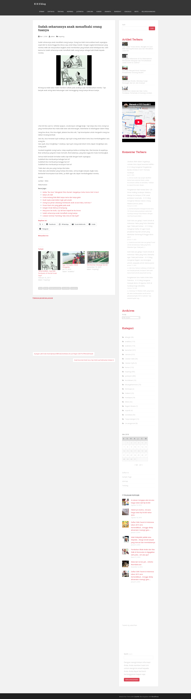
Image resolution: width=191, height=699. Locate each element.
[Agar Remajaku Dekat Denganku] (73, 257)
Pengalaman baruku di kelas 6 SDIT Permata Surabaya (139, 170)
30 (131, 459)
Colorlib (136, 697)
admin (53, 36)
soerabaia (128, 415)
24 (135, 455)
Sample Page (127, 477)
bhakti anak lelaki (55, 288)
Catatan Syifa (130, 363)
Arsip (124, 314)
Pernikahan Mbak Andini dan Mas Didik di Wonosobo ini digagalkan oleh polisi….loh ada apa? (143, 552)
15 (128, 451)
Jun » (141, 465)
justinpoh (79, 11)
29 (128, 459)
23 (131, 455)
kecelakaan (129, 380)
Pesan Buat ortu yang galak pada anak (56, 205)
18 (138, 451)
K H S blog (40, 3)
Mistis (136, 11)
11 (138, 447)
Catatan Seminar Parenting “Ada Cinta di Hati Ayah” (61, 216)
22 (128, 455)
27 (146, 455)
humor (98, 11)
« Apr (136, 465)
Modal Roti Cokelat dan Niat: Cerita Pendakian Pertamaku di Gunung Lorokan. (137, 92)
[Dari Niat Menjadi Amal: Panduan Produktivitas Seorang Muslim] (125, 68)
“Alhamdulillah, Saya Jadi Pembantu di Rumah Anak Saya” (47, 273)
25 (138, 455)
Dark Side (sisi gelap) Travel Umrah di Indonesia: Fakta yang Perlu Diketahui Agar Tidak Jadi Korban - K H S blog (140, 223)
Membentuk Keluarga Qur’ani (97, 265)
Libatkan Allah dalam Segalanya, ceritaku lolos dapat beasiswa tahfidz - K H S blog (141, 164)
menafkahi (65, 288)
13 (146, 447)
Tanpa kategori (130, 419)
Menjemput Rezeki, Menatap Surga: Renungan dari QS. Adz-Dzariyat (135, 82)
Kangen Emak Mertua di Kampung (55, 208)
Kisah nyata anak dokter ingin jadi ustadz (57, 200)
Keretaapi (128, 389)
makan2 (128, 393)
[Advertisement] (74, 108)
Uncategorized (130, 423)
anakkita (108, 11)
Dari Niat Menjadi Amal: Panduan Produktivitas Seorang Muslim (134, 71)
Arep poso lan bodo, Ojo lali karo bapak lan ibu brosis (62, 210)
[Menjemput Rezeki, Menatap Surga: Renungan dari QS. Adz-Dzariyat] (125, 78)
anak (40, 288)
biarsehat (117, 11)
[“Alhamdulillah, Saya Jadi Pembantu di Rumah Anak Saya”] (49, 260)
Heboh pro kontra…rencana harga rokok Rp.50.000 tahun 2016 (141, 512)
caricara (90, 11)
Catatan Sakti (130, 359)
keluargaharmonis (148, 11)
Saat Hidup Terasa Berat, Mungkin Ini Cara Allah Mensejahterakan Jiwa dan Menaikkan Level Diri (137, 49)
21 (124, 455)
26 (142, 455)
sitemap (41, 11)
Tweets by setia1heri (129, 625)
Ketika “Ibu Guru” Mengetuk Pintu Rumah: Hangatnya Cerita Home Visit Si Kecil (71, 192)
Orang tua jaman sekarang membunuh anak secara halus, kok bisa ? (67, 203)
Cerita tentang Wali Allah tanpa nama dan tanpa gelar (62, 197)
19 (142, 451)
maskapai (128, 397)
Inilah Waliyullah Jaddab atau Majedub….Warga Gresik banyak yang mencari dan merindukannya (143, 540)
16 (131, 451)
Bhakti (46, 288)
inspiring (70, 11)
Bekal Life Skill (48, 195)
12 (142, 447)
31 (135, 459)
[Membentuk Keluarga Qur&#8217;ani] (98, 257)
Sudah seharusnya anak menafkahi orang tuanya (60, 213)
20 (146, 451)
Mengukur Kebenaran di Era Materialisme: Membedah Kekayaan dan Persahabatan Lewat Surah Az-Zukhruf (137, 61)
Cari (123, 25)
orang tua (74, 288)
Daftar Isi (51, 11)
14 (124, 451)
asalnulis (127, 11)
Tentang (61, 11)
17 (135, 451)
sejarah (127, 410)
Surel (128, 654)
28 (124, 459)
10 (135, 447)
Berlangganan (131, 680)
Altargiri (127, 337)
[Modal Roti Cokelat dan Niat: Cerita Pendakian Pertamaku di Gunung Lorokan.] (125, 88)
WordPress (155, 697)
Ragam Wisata (130, 406)
